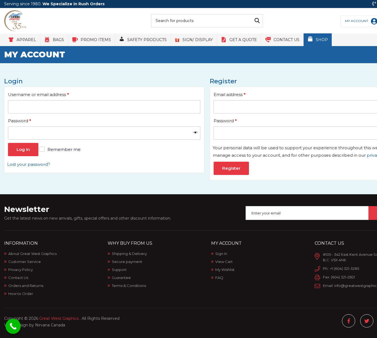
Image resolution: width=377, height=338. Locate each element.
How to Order (20, 293)
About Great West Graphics (32, 253)
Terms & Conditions (129, 285)
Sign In (221, 253)
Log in (23, 149)
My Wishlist (225, 269)
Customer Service (24, 261)
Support (119, 269)
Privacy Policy (20, 269)
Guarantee (121, 277)
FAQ (219, 277)
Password (19, 120)
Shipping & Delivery (129, 253)
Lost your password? (28, 164)
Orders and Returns (25, 285)
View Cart (224, 261)
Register (231, 168)
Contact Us (18, 277)
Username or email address (38, 94)
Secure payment (127, 261)
